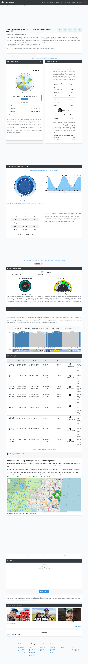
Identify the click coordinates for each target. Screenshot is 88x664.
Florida (20, 5)
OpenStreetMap (73, 511)
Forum (64, 2)
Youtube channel (65, 597)
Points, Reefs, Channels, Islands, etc (46, 476)
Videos (58, 2)
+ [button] (9, 480)
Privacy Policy (75, 650)
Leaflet (68, 511)
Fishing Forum (21, 649)
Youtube (42, 649)
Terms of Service (75, 649)
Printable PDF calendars (14, 454)
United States (14, 5)
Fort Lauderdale (41, 37)
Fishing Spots (8, 5)
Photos (53, 2)
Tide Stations (21, 647)
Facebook (43, 646)
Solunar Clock (53, 649)
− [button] (9, 482)
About (73, 647)
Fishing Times (46, 2)
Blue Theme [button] (26, 200)
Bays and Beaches (12, 476)
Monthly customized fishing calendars (16, 453)
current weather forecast (21, 129)
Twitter (42, 650)
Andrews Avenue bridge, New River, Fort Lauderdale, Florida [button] (46, 58)
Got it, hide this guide (76, 51)
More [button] (69, 2)
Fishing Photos (21, 650)
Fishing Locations (22, 646)
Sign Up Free (24, 98)
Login (75, 2)
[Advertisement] (44, 17)
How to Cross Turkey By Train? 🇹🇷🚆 (66, 621)
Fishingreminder (9, 2)
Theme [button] (80, 2)
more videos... (78, 626)
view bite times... (60, 42)
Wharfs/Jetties (33, 476)
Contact (73, 646)
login (12, 634)
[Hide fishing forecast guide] (80, 35)
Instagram (43, 647)
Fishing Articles (21, 652)
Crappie (44, 564)
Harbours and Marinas (23, 476)
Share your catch (44, 591)
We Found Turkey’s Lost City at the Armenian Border (43, 621)
